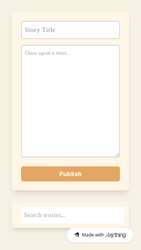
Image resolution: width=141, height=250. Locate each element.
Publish (70, 174)
